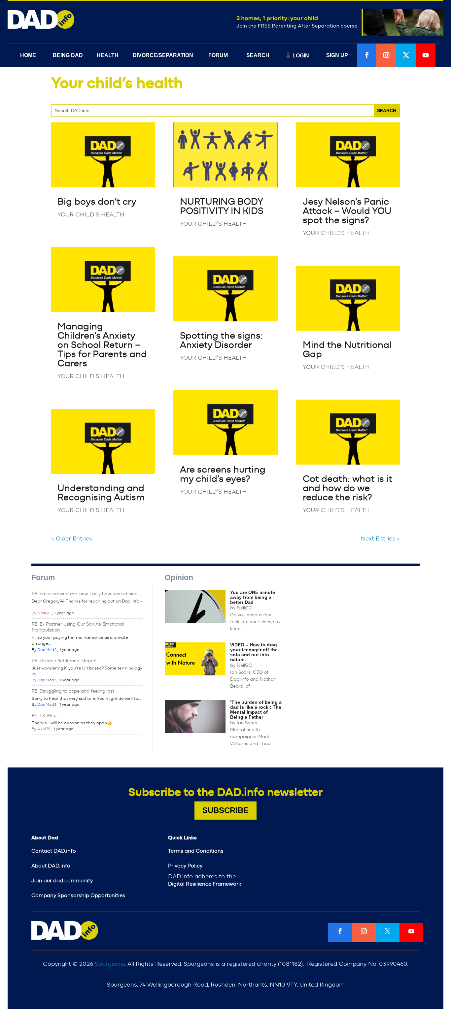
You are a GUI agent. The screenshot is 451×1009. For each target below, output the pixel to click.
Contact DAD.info (53, 851)
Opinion (179, 577)
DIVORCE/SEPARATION (163, 55)
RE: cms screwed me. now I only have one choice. (85, 594)
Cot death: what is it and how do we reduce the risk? (347, 488)
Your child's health (90, 215)
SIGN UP (337, 55)
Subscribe (225, 810)
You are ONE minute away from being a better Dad (252, 597)
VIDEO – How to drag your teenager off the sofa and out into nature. (254, 652)
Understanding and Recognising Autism (101, 493)
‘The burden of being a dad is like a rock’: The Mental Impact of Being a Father (256, 710)
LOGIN (301, 55)
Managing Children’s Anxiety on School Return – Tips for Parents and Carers (102, 345)
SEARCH (257, 55)
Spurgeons (110, 964)
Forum (43, 577)
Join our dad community (62, 880)
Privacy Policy (185, 865)
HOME (28, 55)
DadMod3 (46, 680)
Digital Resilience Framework (204, 884)
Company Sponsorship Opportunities (78, 895)
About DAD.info (50, 865)
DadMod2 (46, 650)
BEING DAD (68, 55)
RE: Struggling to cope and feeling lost (73, 691)
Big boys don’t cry (96, 202)
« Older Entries (71, 539)
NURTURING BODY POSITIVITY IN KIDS (221, 206)
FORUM (218, 55)
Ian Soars (247, 723)
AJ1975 (44, 729)
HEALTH (108, 55)
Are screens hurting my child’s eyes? (222, 474)
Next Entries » (380, 539)
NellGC (44, 613)
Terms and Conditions (196, 851)
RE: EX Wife (44, 715)
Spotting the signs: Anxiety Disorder (221, 340)
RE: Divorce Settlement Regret (64, 661)
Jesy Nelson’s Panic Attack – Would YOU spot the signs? (347, 211)
